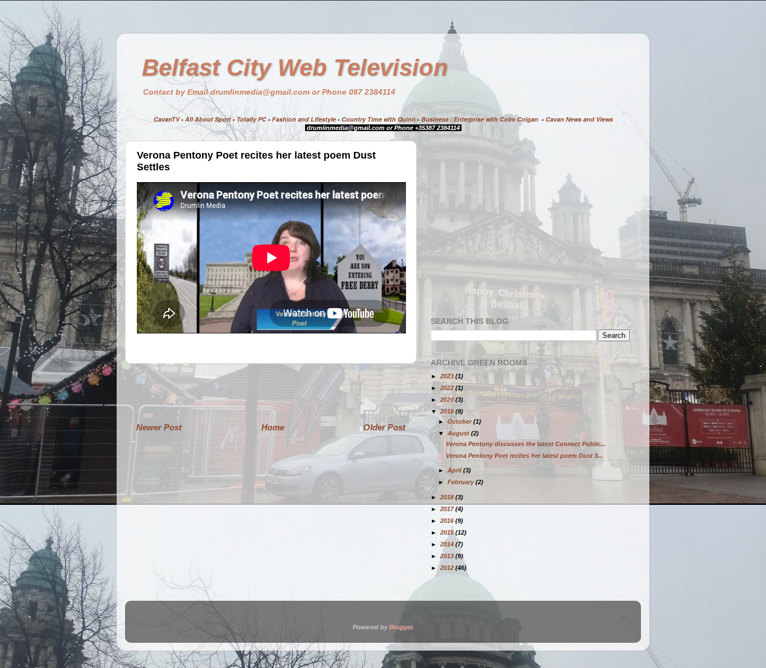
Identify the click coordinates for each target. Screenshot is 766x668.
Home (272, 427)
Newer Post (159, 427)
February (461, 482)
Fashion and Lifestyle (304, 119)
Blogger (400, 627)
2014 (447, 544)
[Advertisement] (271, 392)
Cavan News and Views (579, 119)
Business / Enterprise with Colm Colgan (479, 119)
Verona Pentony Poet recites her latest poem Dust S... (524, 455)
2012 (447, 567)
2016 (447, 520)
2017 (447, 508)
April (455, 470)
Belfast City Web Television (295, 67)
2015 (447, 532)
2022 (447, 387)
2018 (447, 497)
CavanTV (166, 119)
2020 (447, 399)
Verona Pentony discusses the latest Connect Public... (526, 443)
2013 (447, 556)
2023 (447, 376)
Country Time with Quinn (379, 119)
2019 (447, 411)
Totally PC (251, 119)
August (459, 433)
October (460, 421)
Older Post (384, 427)
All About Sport (208, 119)
